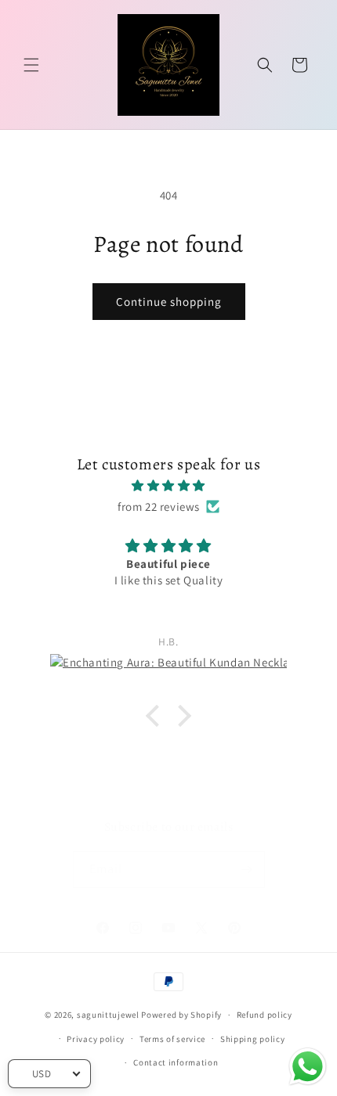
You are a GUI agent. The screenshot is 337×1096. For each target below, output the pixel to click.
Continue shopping (169, 301)
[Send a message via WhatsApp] (307, 1066)
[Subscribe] (247, 869)
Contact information (175, 1062)
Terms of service (172, 1038)
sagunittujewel (108, 1014)
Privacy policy (96, 1038)
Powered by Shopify (181, 1014)
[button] (31, 65)
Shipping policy (252, 1038)
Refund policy (264, 1014)
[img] (168, 485)
